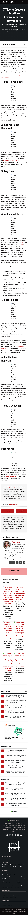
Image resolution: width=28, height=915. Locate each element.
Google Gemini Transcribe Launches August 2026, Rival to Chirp (15, 804)
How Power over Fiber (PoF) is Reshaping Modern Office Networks (16, 756)
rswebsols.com (14, 847)
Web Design (14, 26)
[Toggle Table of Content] (23, 45)
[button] (22, 2)
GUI (22, 244)
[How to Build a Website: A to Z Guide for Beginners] (8, 639)
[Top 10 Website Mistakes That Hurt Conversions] (19, 666)
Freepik (14, 913)
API (23, 242)
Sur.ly (16, 850)
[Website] (10, 563)
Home (3, 29)
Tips (17, 504)
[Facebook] (13, 563)
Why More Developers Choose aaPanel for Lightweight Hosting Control (15, 761)
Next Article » (21, 511)
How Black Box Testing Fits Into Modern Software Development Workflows (15, 771)
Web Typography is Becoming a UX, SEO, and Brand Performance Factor (20, 606)
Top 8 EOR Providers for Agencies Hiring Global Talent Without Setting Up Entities (16, 696)
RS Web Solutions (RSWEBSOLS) (17, 909)
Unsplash (16, 911)
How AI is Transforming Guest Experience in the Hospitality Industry (15, 716)
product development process (11, 160)
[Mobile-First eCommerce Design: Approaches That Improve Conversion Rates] (19, 637)
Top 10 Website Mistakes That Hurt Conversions (19, 670)
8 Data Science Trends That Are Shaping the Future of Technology (15, 766)
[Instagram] (23, 563)
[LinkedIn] (20, 563)
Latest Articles (8, 29)
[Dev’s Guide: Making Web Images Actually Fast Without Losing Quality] (8, 670)
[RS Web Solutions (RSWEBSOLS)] (8, 2)
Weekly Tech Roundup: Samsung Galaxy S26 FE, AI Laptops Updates (15, 794)
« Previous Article (7, 511)
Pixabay (20, 911)
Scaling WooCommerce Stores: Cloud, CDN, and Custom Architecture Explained (15, 711)
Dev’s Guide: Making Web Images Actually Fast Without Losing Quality (8, 677)
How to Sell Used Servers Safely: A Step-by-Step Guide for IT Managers (15, 706)
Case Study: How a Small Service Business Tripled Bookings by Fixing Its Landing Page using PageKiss (8, 612)
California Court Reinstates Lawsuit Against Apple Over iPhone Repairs (15, 783)
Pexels (23, 911)
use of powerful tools (12, 477)
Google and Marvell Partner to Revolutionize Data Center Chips (15, 799)
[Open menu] (3, 859)
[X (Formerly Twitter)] (16, 563)
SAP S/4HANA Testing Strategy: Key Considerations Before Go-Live (15, 751)
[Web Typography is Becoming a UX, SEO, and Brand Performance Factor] (19, 599)
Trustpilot (14, 839)
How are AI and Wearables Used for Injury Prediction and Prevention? (16, 701)
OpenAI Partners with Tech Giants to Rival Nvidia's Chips (15, 788)
